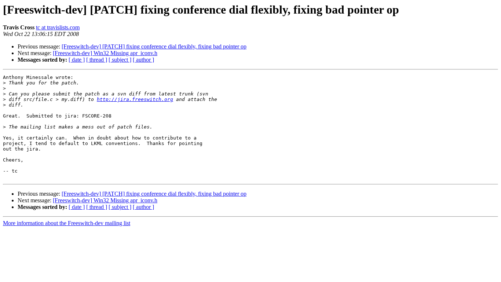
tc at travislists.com (58, 27)
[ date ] (77, 60)
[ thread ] (96, 60)
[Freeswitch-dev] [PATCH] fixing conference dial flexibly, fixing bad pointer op (154, 46)
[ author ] (143, 60)
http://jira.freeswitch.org (135, 99)
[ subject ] (120, 60)
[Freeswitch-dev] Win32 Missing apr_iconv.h (105, 53)
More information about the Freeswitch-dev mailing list (66, 223)
